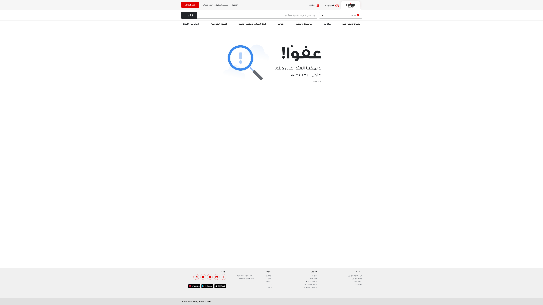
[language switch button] (235, 4)
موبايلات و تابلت (304, 23)
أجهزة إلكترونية (219, 23)
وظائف (280, 23)
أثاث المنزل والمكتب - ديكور (252, 23)
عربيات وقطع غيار (351, 23)
